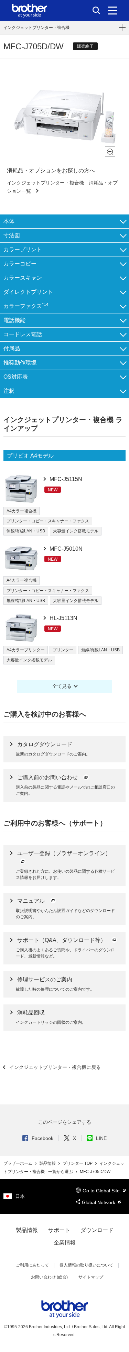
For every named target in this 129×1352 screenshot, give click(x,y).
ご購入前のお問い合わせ (48, 777)
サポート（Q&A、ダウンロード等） (62, 940)
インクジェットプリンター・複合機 (36, 27)
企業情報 (65, 1242)
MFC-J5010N (65, 549)
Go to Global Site (102, 1190)
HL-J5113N (62, 618)
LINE (101, 1138)
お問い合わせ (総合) (49, 1277)
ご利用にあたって (32, 1265)
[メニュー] (112, 10)
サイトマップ (90, 1277)
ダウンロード (97, 1230)
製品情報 (48, 1163)
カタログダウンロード (44, 744)
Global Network (99, 1202)
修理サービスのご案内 (44, 979)
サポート (59, 1230)
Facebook (42, 1138)
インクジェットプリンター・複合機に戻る (54, 1067)
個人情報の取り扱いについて (86, 1265)
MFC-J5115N (65, 479)
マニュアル (31, 901)
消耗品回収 (31, 1012)
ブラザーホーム (18, 1163)
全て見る (62, 686)
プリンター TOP (78, 1163)
